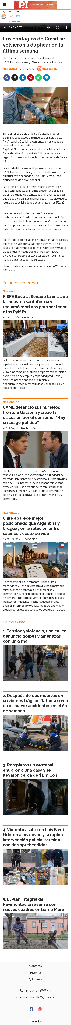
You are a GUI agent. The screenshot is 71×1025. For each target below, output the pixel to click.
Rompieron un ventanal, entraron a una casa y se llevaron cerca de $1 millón (30, 770)
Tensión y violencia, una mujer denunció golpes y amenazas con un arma (34, 636)
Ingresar (37, 979)
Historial (35, 972)
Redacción (50, 69)
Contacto (35, 966)
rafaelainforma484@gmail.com (35, 997)
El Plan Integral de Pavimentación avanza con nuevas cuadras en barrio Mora (33, 904)
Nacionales (10, 69)
